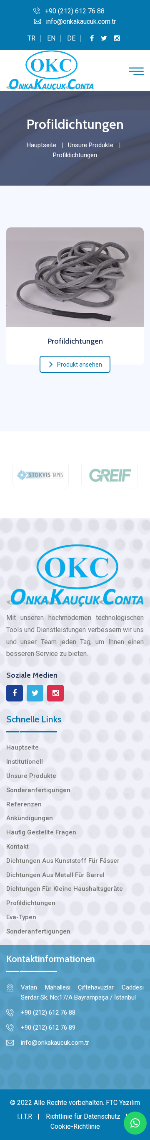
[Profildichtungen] (75, 275)
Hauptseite (41, 145)
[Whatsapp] (135, 1123)
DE (71, 38)
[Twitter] (104, 38)
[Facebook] (92, 38)
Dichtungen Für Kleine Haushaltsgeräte (64, 889)
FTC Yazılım (123, 1103)
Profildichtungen (75, 341)
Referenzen (24, 804)
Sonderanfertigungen (38, 790)
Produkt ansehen (79, 364)
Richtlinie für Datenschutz (83, 1116)
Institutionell (24, 761)
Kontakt (17, 846)
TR (31, 38)
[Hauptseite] (50, 69)
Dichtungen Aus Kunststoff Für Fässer (63, 861)
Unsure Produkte (90, 145)
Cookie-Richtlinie (75, 1126)
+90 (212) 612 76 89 (48, 1027)
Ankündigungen (29, 818)
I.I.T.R (24, 1116)
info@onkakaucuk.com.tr (81, 22)
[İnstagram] (117, 38)
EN (51, 38)
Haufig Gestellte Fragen (41, 832)
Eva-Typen (21, 917)
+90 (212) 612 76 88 (75, 11)
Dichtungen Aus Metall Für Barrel (55, 875)
